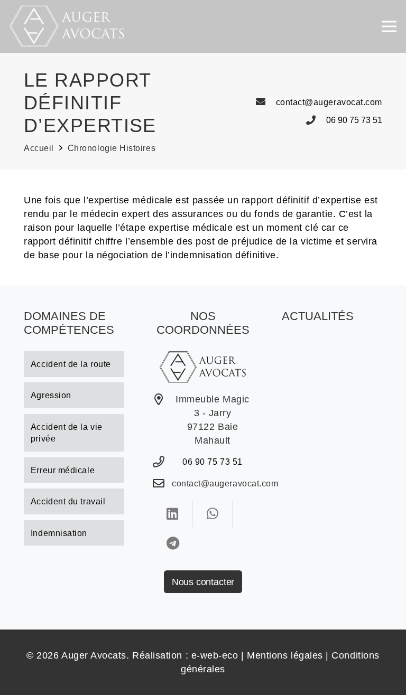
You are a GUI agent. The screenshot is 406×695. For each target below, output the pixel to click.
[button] (389, 26)
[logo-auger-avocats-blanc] (67, 26)
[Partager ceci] (173, 514)
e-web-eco (214, 655)
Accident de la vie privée (67, 433)
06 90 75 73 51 (354, 120)
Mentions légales (285, 655)
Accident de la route (71, 364)
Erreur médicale (63, 470)
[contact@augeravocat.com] (265, 102)
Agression (51, 395)
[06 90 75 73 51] (316, 120)
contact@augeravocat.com (329, 102)
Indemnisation (59, 533)
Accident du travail (68, 501)
